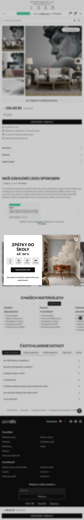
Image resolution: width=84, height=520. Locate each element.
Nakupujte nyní (22, 270)
